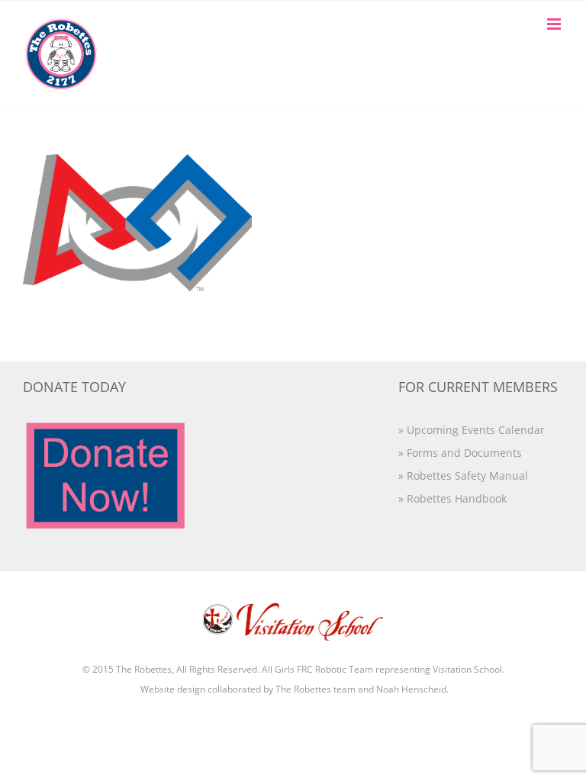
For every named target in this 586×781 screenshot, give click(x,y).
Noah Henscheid (411, 689)
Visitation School (467, 669)
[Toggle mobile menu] (555, 24)
